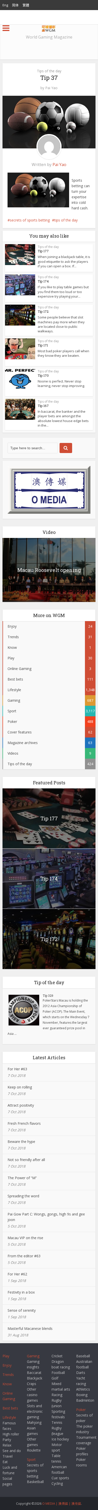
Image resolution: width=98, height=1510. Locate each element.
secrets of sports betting (30, 220)
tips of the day (66, 220)
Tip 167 (43, 405)
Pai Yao (51, 88)
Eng (5, 5)
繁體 (26, 5)
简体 (15, 5)
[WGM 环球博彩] (49, 27)
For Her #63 (17, 1069)
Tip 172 (43, 311)
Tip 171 (43, 345)
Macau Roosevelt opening (49, 570)
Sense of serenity (22, 1310)
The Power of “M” (22, 1177)
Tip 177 (43, 251)
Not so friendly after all (26, 1159)
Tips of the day (49, 71)
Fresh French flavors (24, 1123)
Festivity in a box (21, 1292)
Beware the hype (21, 1141)
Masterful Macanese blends (30, 1328)
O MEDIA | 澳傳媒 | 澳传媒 (61, 1503)
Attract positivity (21, 1105)
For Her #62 (17, 1274)
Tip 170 (43, 375)
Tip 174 (43, 281)
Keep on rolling (20, 1087)
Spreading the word (23, 1196)
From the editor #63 (24, 1256)
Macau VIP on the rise (25, 1237)
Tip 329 (48, 995)
